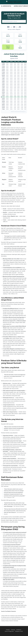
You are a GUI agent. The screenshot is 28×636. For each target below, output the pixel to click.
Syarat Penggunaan (9, 631)
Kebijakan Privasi (19, 631)
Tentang (8, 629)
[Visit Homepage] (14, 2)
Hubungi (13, 629)
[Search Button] (26, 2)
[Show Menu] (1, 2)
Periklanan (18, 629)
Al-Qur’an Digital (6, 6)
